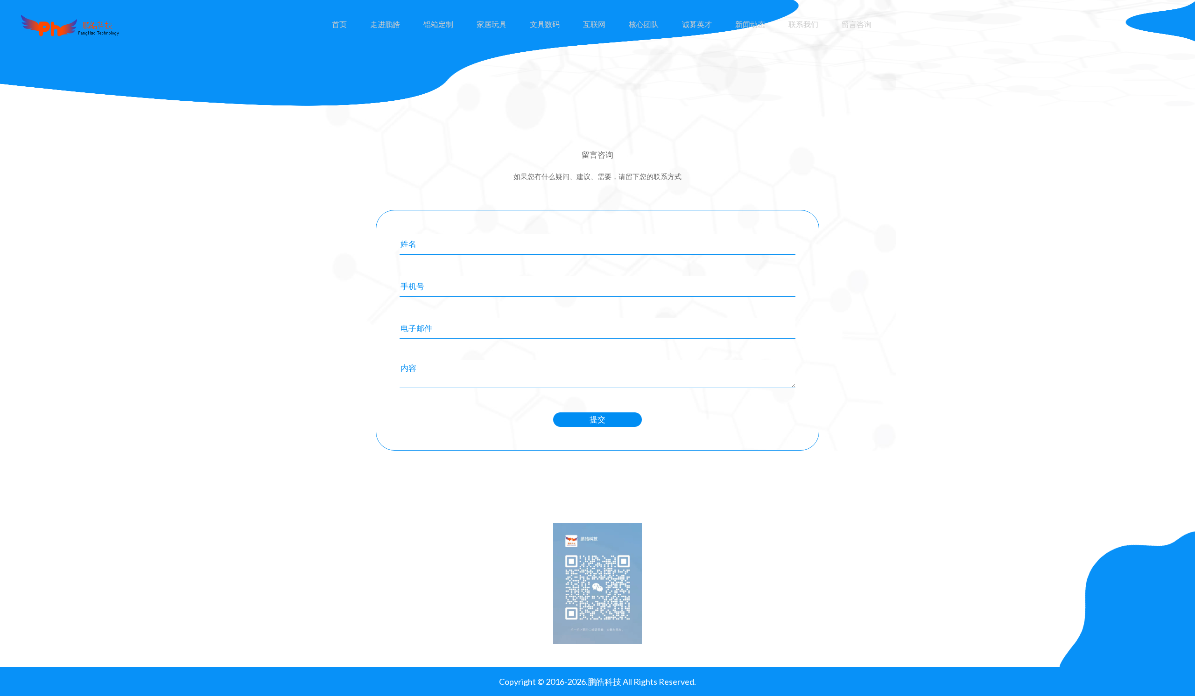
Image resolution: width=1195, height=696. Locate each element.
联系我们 (803, 24)
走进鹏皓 (385, 24)
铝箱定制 (438, 24)
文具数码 (545, 24)
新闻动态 (750, 24)
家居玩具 (491, 24)
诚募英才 (697, 24)
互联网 (594, 24)
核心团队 (644, 24)
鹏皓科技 (604, 681)
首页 (339, 24)
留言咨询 (857, 24)
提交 (597, 419)
